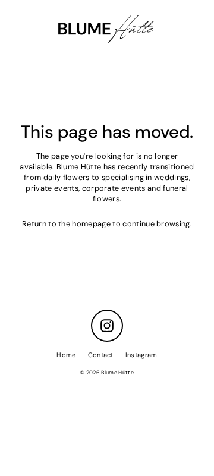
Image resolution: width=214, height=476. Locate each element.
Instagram (141, 355)
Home (65, 355)
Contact (101, 355)
